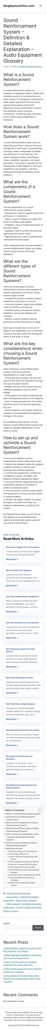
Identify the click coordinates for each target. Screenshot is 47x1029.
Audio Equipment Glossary (19, 893)
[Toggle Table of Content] (38, 810)
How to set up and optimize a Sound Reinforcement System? (22, 844)
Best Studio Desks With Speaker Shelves (23, 884)
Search (6, 923)
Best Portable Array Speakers (19, 570)
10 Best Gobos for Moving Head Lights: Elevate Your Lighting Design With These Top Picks (21, 979)
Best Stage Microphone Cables (19, 677)
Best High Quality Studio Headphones (22, 596)
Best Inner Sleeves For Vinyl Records (23, 851)
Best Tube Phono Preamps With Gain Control (24, 858)
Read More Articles (14, 848)
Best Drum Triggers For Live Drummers (23, 547)
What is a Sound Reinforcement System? (23, 814)
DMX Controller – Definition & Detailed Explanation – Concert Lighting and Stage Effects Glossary (22, 907)
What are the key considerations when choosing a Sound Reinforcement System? (23, 837)
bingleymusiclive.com (18, 5)
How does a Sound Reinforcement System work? (21, 818)
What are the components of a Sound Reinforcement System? (22, 824)
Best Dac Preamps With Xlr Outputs (23, 864)
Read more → (12, 559)
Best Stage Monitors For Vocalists (22, 867)
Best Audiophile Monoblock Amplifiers (24, 862)
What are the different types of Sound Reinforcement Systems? (22, 829)
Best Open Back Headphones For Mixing (25, 875)
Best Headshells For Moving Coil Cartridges (22, 879)
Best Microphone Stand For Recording (22, 730)
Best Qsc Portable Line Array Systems (22, 622)
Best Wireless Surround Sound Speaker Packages (24, 871)
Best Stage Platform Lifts (19, 854)
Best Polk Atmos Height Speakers (20, 704)
